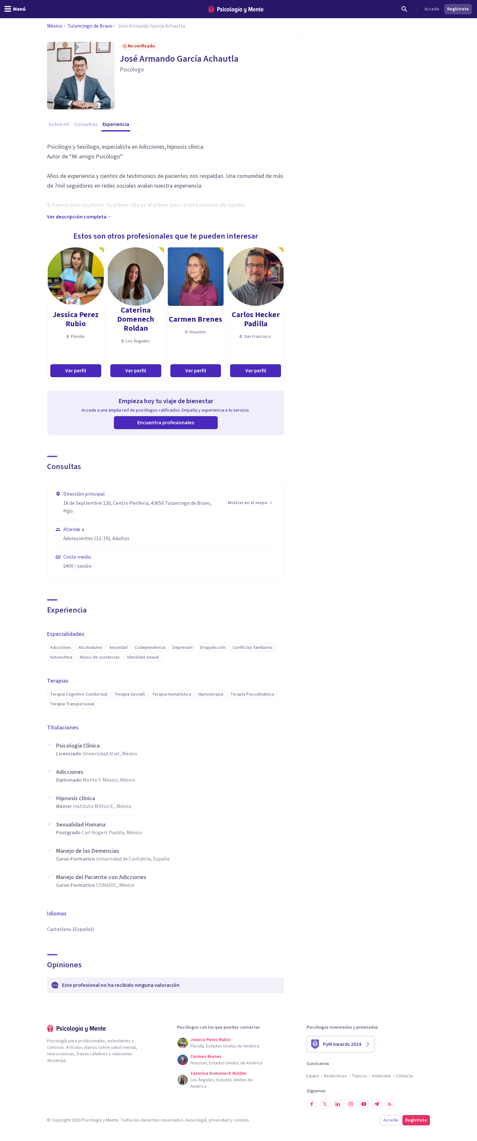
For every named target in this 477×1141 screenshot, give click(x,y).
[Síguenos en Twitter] (325, 1104)
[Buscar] (404, 9)
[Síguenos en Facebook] (312, 1104)
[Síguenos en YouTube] (364, 1104)
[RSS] (390, 1104)
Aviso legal (195, 1120)
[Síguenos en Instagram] (351, 1104)
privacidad (219, 1120)
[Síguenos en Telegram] (377, 1104)
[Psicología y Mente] (235, 9)
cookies (241, 1120)
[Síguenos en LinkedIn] (338, 1104)
